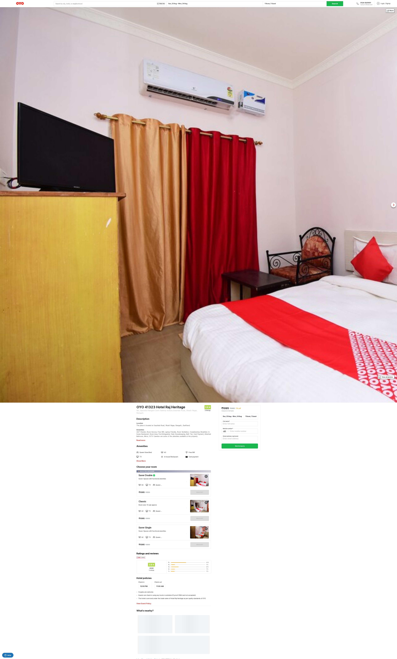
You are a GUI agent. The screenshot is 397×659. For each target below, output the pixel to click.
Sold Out (199, 518)
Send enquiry (240, 446)
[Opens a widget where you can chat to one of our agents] (7, 655)
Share (391, 10)
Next (393, 204)
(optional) (230, 436)
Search (335, 4)
